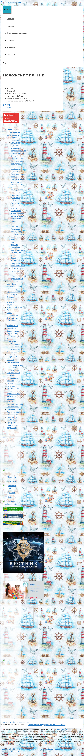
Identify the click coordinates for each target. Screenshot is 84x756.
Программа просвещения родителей (13, 425)
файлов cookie (62, 729)
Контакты (11, 47)
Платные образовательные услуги (19, 205)
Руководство (16, 171)
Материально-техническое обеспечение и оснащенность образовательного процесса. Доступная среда (19, 189)
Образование (17, 158)
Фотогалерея (12, 352)
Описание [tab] (7, 107)
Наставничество (14, 409)
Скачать (6, 105)
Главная (10, 19)
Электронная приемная (17, 33)
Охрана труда (13, 331)
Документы (16, 156)
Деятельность (13, 362)
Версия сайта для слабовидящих (10, 118)
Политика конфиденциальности (15, 722)
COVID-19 (11, 55)
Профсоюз (11, 328)
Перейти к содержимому (11, 2)
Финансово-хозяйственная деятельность (17, 213)
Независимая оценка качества (17, 367)
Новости (10, 26)
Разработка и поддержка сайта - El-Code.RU (46, 725)
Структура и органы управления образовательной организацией (18, 148)
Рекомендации (17, 344)
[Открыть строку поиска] (4, 63)
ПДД (9, 354)
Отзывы (10, 40)
